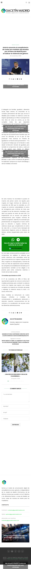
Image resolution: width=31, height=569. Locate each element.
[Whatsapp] (22, 551)
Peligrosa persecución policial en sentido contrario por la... (15, 537)
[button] (3, 367)
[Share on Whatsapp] (15, 79)
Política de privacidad (12, 558)
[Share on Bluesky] (21, 79)
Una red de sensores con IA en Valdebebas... (16, 375)
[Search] (26, 2)
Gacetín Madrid (16, 319)
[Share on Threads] (19, 79)
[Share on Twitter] (11, 79)
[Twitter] (8, 551)
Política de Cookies (23, 558)
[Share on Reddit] (13, 79)
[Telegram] (12, 551)
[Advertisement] (15, 30)
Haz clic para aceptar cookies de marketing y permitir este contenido (15, 84)
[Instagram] (19, 551)
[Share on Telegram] (17, 79)
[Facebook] (15, 551)
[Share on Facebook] (9, 79)
